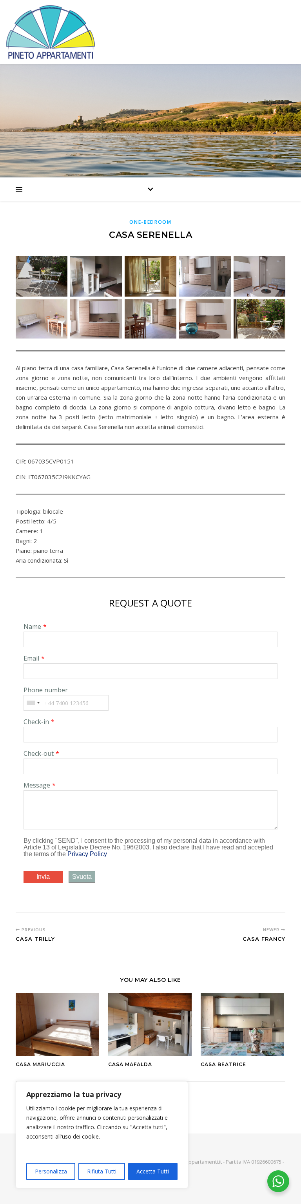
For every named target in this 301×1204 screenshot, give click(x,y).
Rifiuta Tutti (101, 1171)
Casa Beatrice (223, 1064)
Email (31, 658)
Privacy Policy (87, 854)
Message (37, 785)
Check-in (36, 721)
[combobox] (33, 702)
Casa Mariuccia (40, 1064)
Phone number (46, 690)
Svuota (82, 876)
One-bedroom (150, 222)
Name (32, 626)
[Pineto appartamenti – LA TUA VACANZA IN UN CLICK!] (150, 32)
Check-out (39, 753)
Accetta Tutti (152, 1171)
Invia (43, 876)
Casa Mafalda (130, 1064)
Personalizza (51, 1171)
